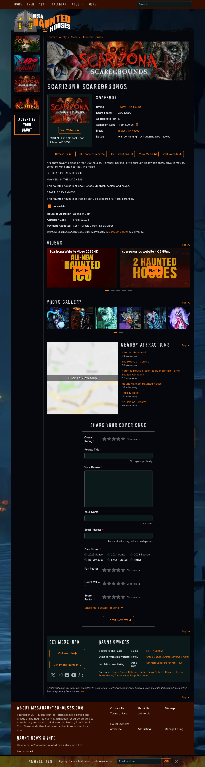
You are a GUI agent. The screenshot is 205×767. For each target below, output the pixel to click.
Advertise (116, 729)
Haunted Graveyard (134, 352)
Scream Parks (106, 675)
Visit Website (68, 130)
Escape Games (119, 672)
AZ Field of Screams (134, 402)
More (92, 4)
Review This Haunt (129, 106)
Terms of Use (118, 713)
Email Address (94, 529)
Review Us (62, 154)
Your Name (91, 511)
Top (184, 244)
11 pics (122, 130)
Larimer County (57, 37)
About (76, 4)
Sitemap (170, 708)
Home (18, 4)
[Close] (176, 761)
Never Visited (119, 559)
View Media (146, 154)
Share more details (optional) (102, 607)
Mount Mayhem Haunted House (142, 383)
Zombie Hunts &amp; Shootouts (131, 675)
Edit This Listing (154, 651)
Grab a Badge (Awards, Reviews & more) (167, 656)
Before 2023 (95, 559)
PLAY (80, 270)
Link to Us (143, 713)
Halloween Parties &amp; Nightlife (146, 672)
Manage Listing (174, 729)
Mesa (74, 37)
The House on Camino (135, 361)
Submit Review (117, 620)
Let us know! (25, 751)
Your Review (93, 467)
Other (137, 559)
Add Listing (144, 729)
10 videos (133, 130)
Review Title (93, 449)
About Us (143, 708)
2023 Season (142, 554)
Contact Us (117, 708)
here (82, 691)
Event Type (36, 4)
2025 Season (96, 554)
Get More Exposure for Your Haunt (164, 662)
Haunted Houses (92, 37)
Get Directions (120, 154)
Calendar (59, 4)
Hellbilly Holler (130, 392)
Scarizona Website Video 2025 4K (73, 251)
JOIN (166, 761)
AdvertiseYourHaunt (27, 124)
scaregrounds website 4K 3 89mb (146, 251)
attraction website (118, 231)
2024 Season (119, 554)
